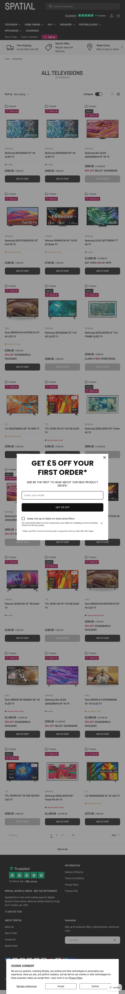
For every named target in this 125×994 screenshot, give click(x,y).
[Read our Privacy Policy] (101, 523)
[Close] (104, 457)
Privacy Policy (75, 978)
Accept (61, 986)
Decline (95, 986)
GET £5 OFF (63, 507)
